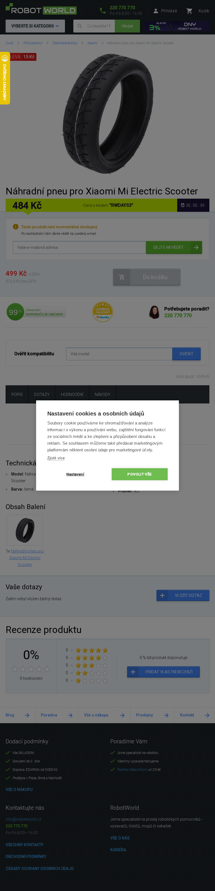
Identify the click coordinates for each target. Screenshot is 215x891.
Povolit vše (139, 474)
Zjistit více (56, 458)
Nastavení (75, 474)
